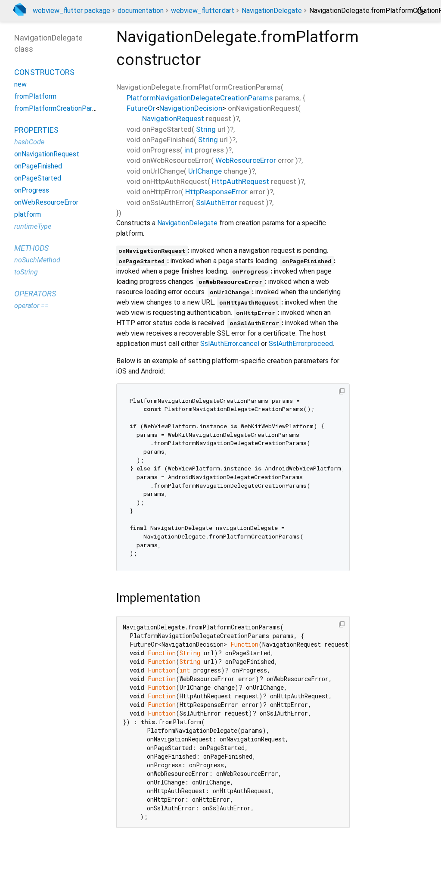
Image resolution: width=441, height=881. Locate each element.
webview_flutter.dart (202, 10)
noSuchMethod (37, 260)
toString (26, 272)
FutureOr (141, 108)
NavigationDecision (190, 108)
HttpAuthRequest (240, 181)
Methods (31, 247)
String (206, 129)
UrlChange (205, 171)
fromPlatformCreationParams (59, 108)
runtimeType (32, 226)
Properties (36, 129)
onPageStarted (37, 178)
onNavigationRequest (46, 154)
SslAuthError (216, 202)
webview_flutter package (71, 10)
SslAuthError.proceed (301, 343)
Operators (35, 293)
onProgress (31, 190)
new (20, 84)
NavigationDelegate (272, 10)
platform (27, 214)
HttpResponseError (216, 191)
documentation (141, 10)
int (188, 150)
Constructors (44, 72)
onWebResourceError (46, 202)
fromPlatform (35, 96)
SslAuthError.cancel (229, 343)
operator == (31, 306)
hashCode (29, 142)
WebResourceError (245, 160)
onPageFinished (38, 166)
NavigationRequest (173, 118)
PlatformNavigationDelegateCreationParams (200, 97)
